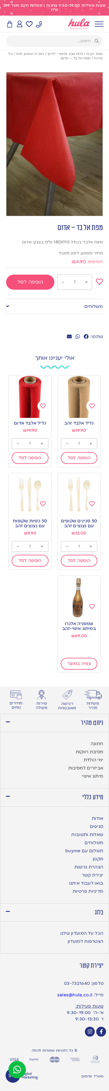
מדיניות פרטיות (88, 891)
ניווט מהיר (92, 723)
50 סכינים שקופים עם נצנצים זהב (79, 523)
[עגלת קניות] (9, 24)
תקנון (98, 859)
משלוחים (93, 306)
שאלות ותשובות (87, 834)
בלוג (99, 912)
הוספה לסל (30, 282)
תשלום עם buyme (84, 851)
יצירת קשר (92, 875)
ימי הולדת (93, 760)
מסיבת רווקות (89, 752)
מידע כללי (92, 797)
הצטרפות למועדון (85, 941)
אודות (97, 818)
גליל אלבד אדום (30, 423)
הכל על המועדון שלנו (81, 933)
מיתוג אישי (92, 776)
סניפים (96, 826)
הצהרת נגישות (88, 867)
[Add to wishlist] (99, 281)
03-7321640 (77, 983)
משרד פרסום (92, 1076)
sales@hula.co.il (75, 995)
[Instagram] (90, 1032)
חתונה (97, 744)
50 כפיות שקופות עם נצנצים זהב (30, 523)
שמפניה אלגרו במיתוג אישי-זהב (79, 626)
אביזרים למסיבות (85, 768)
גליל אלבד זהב (79, 423)
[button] (86, 337)
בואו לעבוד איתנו (86, 883)
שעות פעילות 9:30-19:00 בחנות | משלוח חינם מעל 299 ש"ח (54, 7)
